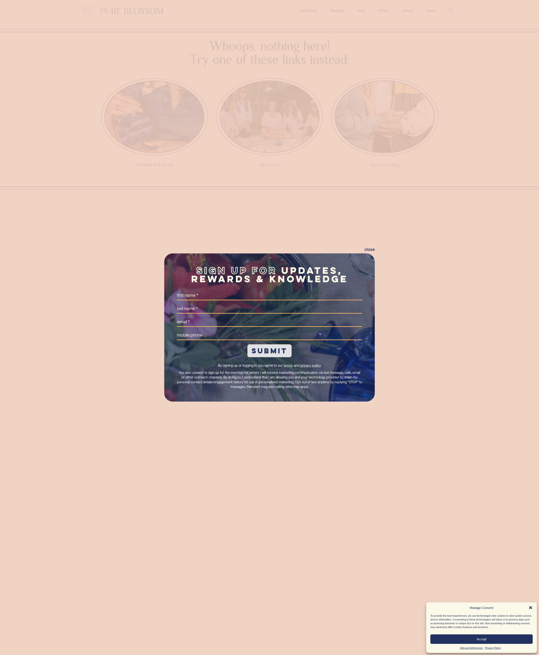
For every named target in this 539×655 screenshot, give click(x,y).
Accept (481, 639)
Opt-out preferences (471, 648)
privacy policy (310, 365)
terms (288, 365)
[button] (530, 608)
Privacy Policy (493, 648)
